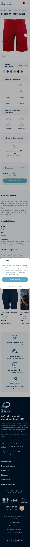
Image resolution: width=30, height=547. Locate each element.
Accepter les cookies (15, 279)
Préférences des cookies (15, 286)
